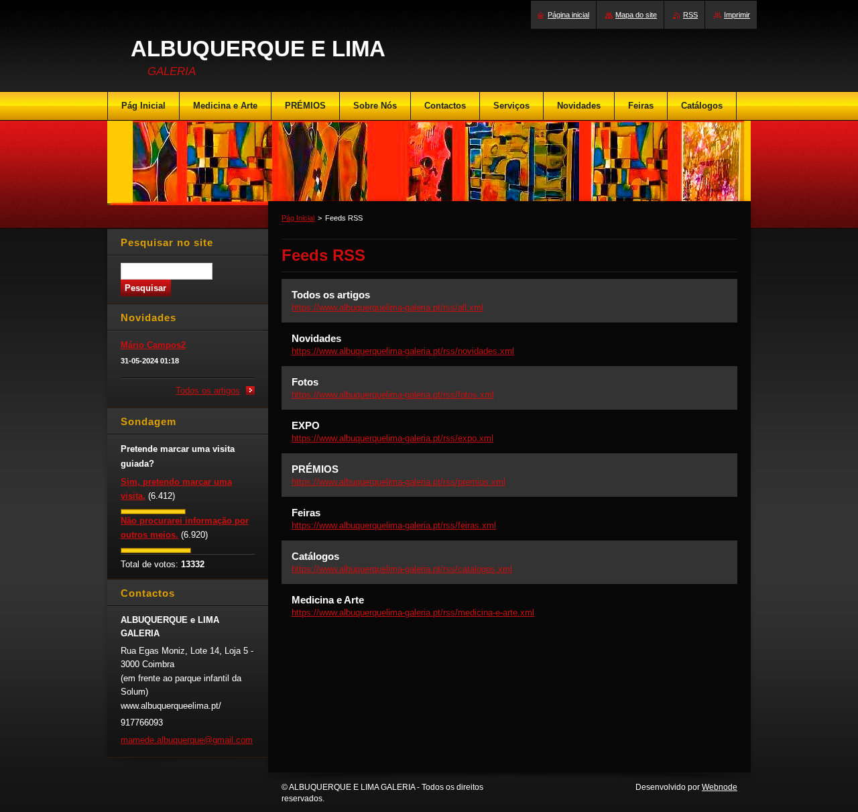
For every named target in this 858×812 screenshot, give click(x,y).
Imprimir (737, 15)
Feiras (306, 512)
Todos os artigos (331, 294)
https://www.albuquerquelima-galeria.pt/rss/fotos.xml (393, 395)
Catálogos (315, 556)
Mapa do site (636, 15)
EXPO (306, 425)
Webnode (719, 787)
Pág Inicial (298, 218)
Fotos (305, 382)
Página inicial (568, 15)
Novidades (316, 338)
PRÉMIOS (315, 469)
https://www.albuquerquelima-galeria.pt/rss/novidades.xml (403, 351)
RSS (690, 15)
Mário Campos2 (153, 345)
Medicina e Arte (328, 599)
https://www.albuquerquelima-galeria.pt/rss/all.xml (387, 307)
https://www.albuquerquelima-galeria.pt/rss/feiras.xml (394, 525)
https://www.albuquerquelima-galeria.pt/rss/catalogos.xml (402, 569)
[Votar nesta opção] (153, 511)
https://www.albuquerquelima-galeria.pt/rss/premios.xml (398, 482)
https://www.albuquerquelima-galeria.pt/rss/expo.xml (392, 438)
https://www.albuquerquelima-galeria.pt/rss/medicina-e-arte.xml (413, 612)
